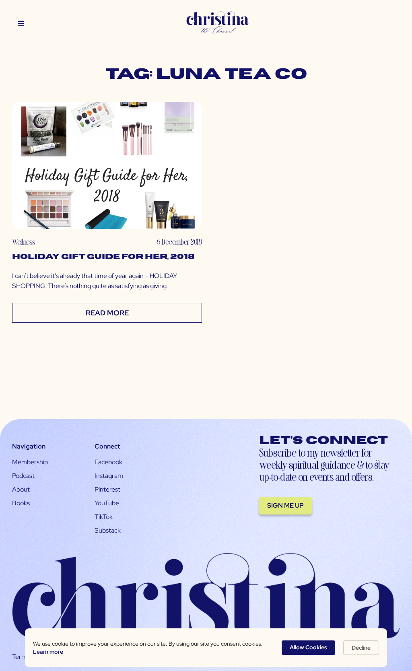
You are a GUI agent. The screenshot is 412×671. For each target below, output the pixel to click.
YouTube (107, 503)
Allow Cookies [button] (308, 647)
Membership (30, 462)
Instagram (109, 475)
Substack (108, 530)
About (21, 489)
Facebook (108, 462)
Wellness (23, 242)
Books (21, 503)
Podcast (23, 475)
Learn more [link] (48, 651)
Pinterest (107, 489)
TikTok (104, 517)
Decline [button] (361, 647)
